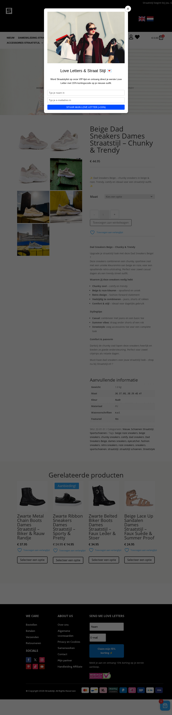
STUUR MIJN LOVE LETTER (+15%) (86, 107)
